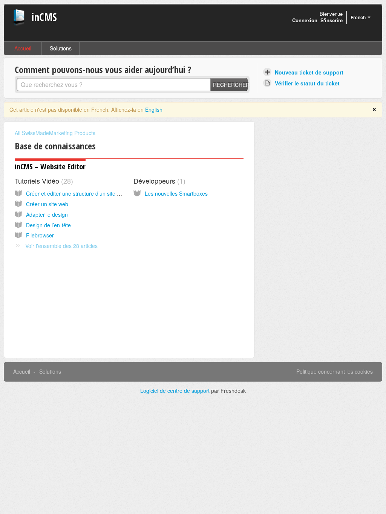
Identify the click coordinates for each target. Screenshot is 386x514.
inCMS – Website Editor (50, 166)
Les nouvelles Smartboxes (176, 193)
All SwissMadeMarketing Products (55, 133)
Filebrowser (40, 235)
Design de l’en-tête (48, 225)
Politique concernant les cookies (334, 371)
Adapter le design (47, 214)
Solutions (61, 48)
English (153, 109)
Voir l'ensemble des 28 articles (61, 245)
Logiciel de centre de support (175, 390)
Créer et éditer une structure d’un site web (76, 193)
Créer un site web (47, 204)
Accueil (22, 48)
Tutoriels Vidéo (43, 181)
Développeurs (158, 181)
